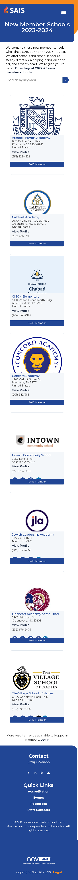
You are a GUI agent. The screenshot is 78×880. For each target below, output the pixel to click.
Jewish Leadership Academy (33, 534)
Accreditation (38, 791)
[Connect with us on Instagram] (42, 773)
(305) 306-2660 (21, 550)
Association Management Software (39, 863)
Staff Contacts (38, 810)
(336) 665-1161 (20, 236)
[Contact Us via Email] (49, 773)
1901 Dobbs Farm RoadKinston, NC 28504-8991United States (27, 144)
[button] (66, 80)
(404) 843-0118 (21, 315)
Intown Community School (31, 455)
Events (38, 797)
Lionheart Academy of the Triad (35, 614)
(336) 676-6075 (21, 629)
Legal (57, 872)
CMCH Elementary (25, 296)
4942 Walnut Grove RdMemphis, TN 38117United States (26, 382)
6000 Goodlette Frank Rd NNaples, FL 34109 (30, 698)
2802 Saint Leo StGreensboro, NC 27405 (26, 619)
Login (44, 739)
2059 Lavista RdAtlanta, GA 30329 (23, 460)
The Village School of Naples (33, 693)
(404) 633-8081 (21, 471)
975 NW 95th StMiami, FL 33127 (22, 540)
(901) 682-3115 (20, 394)
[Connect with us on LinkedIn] (35, 773)
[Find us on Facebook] (28, 773)
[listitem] (37, 131)
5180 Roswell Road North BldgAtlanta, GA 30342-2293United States (32, 303)
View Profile (20, 152)
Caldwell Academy (25, 217)
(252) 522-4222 (21, 156)
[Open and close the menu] (63, 12)
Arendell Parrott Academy (31, 137)
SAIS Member (37, 164)
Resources (38, 804)
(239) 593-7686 (21, 709)
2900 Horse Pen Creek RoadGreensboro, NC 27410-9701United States (30, 224)
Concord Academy (26, 376)
